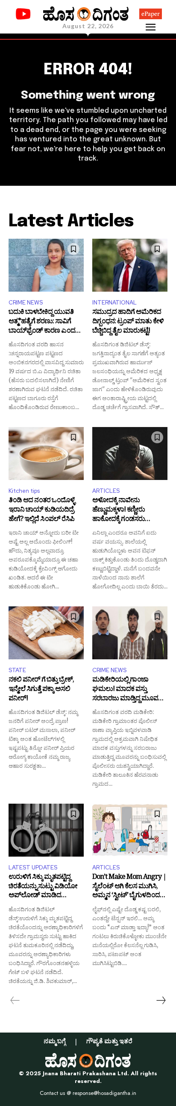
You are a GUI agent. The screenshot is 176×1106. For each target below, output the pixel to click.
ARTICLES (106, 490)
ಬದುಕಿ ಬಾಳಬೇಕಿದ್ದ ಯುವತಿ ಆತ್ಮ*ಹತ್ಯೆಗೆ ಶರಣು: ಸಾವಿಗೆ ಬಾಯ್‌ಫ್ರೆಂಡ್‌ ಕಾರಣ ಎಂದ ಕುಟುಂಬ (42, 322)
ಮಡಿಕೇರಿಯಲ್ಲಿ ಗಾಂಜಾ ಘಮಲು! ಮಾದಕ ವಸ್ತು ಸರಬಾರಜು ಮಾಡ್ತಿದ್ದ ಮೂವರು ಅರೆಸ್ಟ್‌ (128, 689)
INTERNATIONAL (114, 302)
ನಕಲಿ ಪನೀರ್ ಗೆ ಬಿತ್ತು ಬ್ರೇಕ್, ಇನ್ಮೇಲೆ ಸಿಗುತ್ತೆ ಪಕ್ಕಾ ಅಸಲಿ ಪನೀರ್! (41, 689)
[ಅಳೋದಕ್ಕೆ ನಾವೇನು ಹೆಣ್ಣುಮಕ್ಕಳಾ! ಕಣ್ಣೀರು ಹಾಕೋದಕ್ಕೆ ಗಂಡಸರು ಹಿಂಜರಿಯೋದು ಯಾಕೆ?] (129, 453)
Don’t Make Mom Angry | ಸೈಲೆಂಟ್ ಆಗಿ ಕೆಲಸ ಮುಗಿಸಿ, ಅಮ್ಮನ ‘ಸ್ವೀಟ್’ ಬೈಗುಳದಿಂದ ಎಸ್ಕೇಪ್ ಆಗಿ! (129, 887)
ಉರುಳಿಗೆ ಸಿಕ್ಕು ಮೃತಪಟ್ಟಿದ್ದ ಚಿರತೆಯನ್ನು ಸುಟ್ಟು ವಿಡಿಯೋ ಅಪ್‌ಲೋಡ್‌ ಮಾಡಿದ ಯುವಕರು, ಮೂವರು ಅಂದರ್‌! (46, 887)
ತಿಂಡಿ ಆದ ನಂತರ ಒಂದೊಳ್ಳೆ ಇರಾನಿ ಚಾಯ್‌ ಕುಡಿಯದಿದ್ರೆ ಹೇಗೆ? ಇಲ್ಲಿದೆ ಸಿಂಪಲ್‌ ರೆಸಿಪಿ (42, 510)
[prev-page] (15, 1000)
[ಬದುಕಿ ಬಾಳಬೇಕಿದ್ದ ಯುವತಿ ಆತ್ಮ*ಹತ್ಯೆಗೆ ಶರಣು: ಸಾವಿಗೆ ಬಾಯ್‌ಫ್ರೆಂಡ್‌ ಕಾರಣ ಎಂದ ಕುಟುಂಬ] (46, 265)
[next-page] (160, 1000)
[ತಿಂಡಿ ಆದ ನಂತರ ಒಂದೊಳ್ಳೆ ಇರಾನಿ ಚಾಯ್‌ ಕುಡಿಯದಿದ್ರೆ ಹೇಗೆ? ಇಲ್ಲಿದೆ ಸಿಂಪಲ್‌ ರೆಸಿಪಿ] (46, 453)
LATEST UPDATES (33, 867)
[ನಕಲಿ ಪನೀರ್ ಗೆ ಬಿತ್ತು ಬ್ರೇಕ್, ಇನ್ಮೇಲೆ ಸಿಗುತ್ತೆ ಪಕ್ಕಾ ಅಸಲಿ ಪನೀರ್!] (46, 632)
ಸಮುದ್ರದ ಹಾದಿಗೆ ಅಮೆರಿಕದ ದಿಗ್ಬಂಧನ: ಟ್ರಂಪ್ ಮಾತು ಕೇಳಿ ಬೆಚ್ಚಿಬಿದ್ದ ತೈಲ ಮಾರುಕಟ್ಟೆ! (128, 322)
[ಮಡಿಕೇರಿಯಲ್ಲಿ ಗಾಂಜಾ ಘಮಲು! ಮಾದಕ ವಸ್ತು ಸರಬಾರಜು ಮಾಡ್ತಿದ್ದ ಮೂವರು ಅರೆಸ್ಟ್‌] (129, 632)
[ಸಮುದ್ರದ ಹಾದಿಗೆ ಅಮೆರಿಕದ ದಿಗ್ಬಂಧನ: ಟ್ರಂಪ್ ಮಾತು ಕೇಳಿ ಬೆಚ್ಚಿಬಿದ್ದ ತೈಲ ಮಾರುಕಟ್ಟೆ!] (129, 265)
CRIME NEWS (26, 302)
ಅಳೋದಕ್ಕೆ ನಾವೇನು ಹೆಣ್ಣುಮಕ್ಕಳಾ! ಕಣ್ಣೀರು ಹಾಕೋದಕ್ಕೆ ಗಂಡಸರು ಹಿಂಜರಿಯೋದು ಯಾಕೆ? (121, 510)
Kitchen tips (24, 490)
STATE (17, 670)
